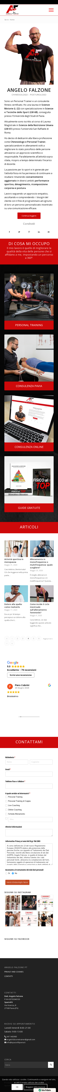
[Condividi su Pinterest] (29, 232)
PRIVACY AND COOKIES (14, 971)
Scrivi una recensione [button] (21, 675)
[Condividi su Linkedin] (39, 232)
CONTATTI (8, 976)
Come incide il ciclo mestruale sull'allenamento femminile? (39, 608)
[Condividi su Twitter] (19, 232)
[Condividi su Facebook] (9, 232)
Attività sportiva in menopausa (13, 560)
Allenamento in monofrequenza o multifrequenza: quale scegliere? (41, 563)
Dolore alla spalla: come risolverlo (13, 605)
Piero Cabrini (22, 685)
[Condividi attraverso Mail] (48, 232)
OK (17, 1087)
